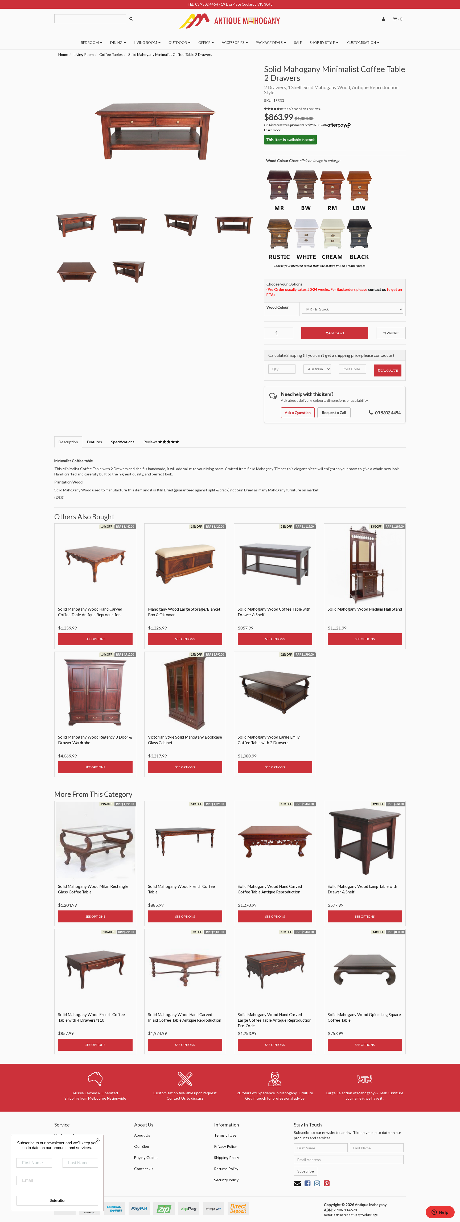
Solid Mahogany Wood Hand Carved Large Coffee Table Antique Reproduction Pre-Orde (274, 1020)
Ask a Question (298, 412)
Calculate (389, 370)
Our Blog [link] (141, 1146)
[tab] (68, 442)
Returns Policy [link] (226, 1168)
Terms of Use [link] (225, 1135)
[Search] (131, 18)
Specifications (122, 442)
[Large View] (76, 225)
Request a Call (334, 412)
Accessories (233, 42)
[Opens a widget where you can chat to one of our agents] (440, 1212)
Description (68, 442)
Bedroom (90, 42)
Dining (116, 42)
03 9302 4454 (206, 4)
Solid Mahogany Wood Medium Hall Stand (365, 609)
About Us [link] (142, 1135)
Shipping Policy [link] (226, 1157)
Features (94, 442)
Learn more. (273, 130)
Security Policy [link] (226, 1180)
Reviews (150, 442)
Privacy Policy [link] (225, 1146)
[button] (391, 333)
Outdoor (178, 42)
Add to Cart (336, 333)
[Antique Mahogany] (230, 19)
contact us (377, 289)
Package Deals (270, 42)
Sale (298, 42)
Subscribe (305, 1171)
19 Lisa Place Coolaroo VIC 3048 (247, 4)
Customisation (362, 42)
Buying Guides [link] (146, 1157)
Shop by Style (323, 42)
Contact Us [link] (143, 1168)
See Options (95, 639)
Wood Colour (277, 307)
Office (204, 42)
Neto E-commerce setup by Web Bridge (351, 1214)
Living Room (146, 42)
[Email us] (297, 1183)
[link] (307, 1183)
